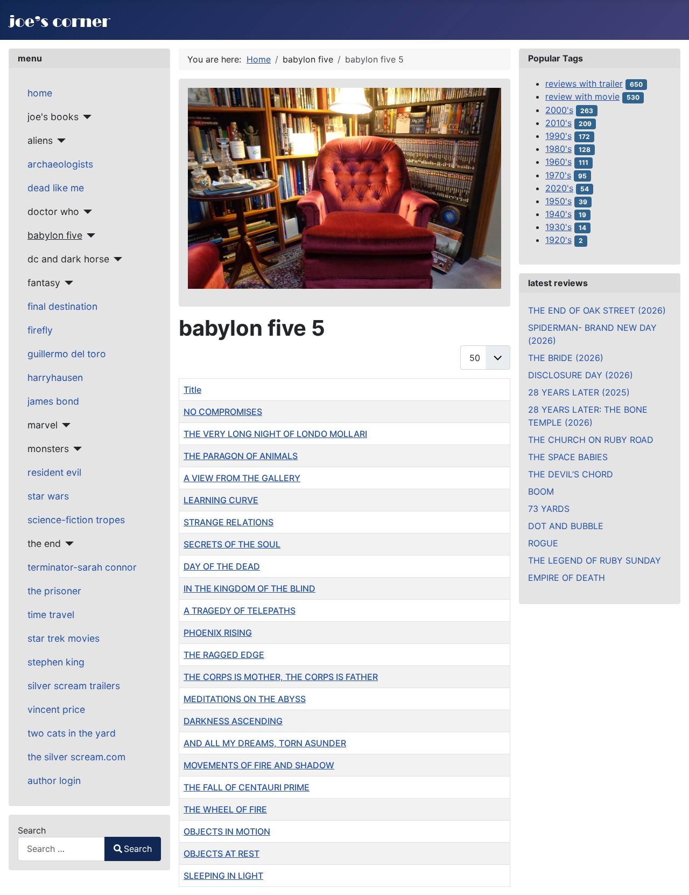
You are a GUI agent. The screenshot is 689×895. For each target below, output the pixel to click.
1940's (558, 214)
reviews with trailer (584, 83)
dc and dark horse (68, 259)
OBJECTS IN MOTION (227, 831)
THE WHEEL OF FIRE (225, 809)
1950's (558, 201)
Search (32, 830)
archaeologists (60, 164)
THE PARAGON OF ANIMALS (241, 455)
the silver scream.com (76, 756)
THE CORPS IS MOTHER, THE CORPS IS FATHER (281, 676)
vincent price (56, 709)
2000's (559, 110)
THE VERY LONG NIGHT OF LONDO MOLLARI (275, 433)
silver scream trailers (73, 685)
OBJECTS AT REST (221, 853)
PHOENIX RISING (218, 632)
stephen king (56, 662)
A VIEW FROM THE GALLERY (242, 478)
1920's (558, 239)
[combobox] (61, 849)
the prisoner (54, 590)
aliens (40, 140)
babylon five (54, 235)
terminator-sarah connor (82, 567)
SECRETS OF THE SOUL (232, 544)
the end (44, 543)
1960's (558, 161)
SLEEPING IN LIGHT (223, 875)
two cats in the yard (71, 733)
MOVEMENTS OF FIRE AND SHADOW (259, 765)
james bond (53, 401)
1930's (558, 226)
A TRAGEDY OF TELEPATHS (240, 610)
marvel (42, 425)
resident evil (54, 472)
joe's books (53, 116)
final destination (62, 306)
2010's (558, 122)
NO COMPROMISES (223, 411)
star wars (48, 496)
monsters (48, 448)
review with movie (582, 96)
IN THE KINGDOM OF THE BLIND (249, 588)
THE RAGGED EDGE (224, 654)
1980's (558, 148)
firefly (40, 330)
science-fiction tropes (76, 519)
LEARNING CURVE (221, 500)
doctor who (53, 211)
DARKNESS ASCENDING (233, 721)
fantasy (43, 282)
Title (192, 389)
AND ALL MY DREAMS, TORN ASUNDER (265, 743)
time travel (50, 614)
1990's (558, 135)
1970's (558, 175)
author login (54, 780)
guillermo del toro (66, 353)
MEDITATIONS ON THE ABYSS (245, 698)
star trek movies (63, 638)
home (39, 93)
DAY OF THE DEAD (222, 566)
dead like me (55, 187)
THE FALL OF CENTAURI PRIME (247, 787)
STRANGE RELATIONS (228, 522)
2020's (559, 188)
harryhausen (55, 377)
